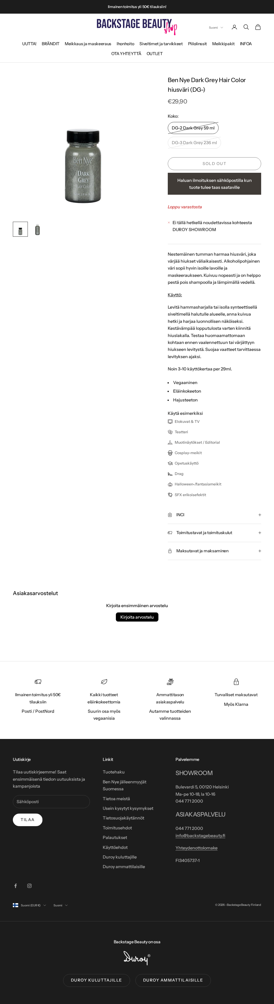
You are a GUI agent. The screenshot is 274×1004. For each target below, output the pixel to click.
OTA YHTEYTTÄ (126, 53)
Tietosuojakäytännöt (123, 818)
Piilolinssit (197, 43)
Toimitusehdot (117, 827)
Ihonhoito (125, 43)
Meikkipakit (223, 43)
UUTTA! (29, 43)
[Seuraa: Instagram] (29, 885)
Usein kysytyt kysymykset (128, 808)
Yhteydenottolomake (197, 847)
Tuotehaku (114, 772)
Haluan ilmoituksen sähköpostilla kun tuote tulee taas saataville (214, 184)
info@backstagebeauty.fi (200, 835)
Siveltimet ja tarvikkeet (161, 43)
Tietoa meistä (116, 798)
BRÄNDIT (50, 43)
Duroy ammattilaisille (124, 866)
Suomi (213, 27)
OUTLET (155, 53)
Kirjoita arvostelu (137, 617)
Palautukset (115, 837)
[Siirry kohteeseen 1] (20, 229)
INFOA (246, 43)
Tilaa (28, 819)
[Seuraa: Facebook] (15, 885)
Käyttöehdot (115, 847)
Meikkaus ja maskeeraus (88, 43)
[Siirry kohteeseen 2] (37, 229)
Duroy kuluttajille (120, 857)
